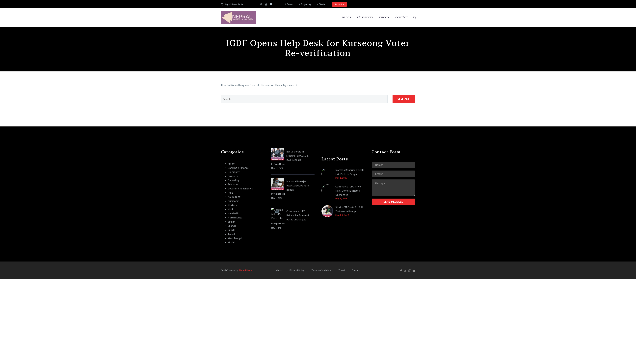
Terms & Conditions (321, 270)
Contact (401, 17)
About (279, 270)
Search (404, 99)
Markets (232, 205)
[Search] (414, 17)
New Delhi (233, 213)
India (230, 192)
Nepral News (245, 270)
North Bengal (235, 217)
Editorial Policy (296, 270)
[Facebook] (256, 4)
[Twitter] (261, 4)
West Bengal (235, 238)
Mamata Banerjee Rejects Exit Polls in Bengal (297, 185)
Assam (231, 163)
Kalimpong (365, 17)
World (231, 242)
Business (233, 176)
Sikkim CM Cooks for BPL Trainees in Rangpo (349, 209)
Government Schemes (240, 188)
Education (233, 184)
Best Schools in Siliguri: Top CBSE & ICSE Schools (297, 155)
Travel (290, 4)
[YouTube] (270, 4)
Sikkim (322, 4)
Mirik (230, 209)
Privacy (384, 17)
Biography (233, 172)
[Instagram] (266, 4)
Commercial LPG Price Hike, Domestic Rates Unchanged (298, 215)
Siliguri (232, 225)
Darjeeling (306, 4)
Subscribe (339, 4)
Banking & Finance (238, 167)
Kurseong (233, 201)
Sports (231, 230)
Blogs (346, 17)
